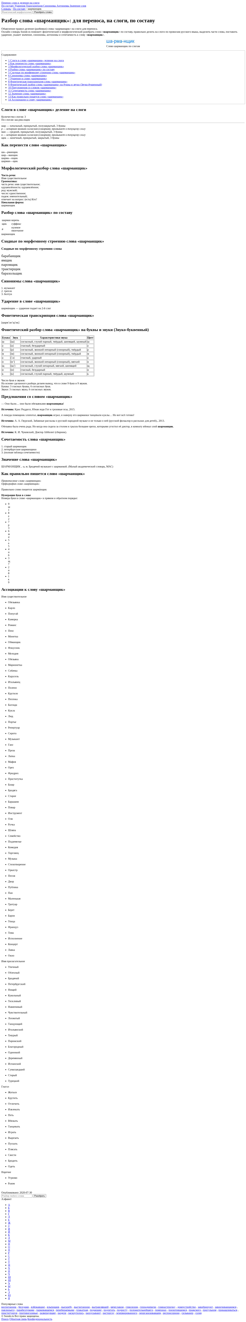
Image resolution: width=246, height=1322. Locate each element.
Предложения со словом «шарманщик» (32, 87)
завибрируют (205, 1307)
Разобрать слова (43, 12)
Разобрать (39, 1196)
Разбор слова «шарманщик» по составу (31, 69)
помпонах (161, 1310)
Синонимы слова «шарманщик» (27, 75)
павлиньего (8, 1310)
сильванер (187, 1313)
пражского (195, 1310)
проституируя (9, 1313)
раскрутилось (76, 1313)
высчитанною (82, 1307)
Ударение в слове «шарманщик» (27, 78)
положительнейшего (141, 1310)
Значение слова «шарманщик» (27, 93)
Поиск (5, 1319)
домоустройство (186, 1307)
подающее (96, 1310)
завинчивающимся (225, 1307)
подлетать (109, 1310)
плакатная (82, 1310)
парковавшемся (45, 1310)
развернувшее (48, 1313)
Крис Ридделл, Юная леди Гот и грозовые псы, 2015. (38, 409)
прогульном (209, 1310)
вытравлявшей (100, 1307)
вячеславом (117, 1307)
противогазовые (28, 1313)
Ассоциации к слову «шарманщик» (30, 99)
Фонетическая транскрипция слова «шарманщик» (37, 81)
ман (3, 131)
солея (198, 1313)
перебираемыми (65, 1310)
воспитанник (8, 1307)
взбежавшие (38, 1307)
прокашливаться (227, 1310)
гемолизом (132, 1307)
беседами (23, 1307)
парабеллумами (25, 1310)
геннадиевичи (148, 1307)
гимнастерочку (166, 1307)
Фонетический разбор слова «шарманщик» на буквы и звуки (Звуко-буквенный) (55, 84)
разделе (62, 1313)
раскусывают (93, 1313)
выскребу (66, 1307)
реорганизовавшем (150, 1313)
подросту (122, 1310)
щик (3, 137)
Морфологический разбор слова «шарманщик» (36, 66)
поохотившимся (178, 1310)
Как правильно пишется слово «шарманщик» (35, 96)
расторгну (108, 1313)
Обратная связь (18, 1319)
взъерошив (53, 1307)
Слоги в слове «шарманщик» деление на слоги (36, 60)
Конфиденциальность (39, 1319)
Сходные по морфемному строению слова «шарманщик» (41, 72)
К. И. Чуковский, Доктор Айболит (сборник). (34, 432)
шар (3, 125)
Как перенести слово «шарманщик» (29, 63)
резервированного (126, 1313)
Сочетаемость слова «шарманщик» (29, 90)
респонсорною (171, 1313)
